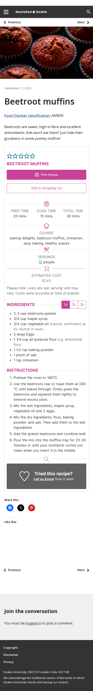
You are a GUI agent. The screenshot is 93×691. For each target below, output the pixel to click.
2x (74, 304)
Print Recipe (49, 174)
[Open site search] (88, 12)
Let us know (44, 479)
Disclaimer (10, 655)
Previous (14, 22)
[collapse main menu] (6, 12)
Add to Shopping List (46, 188)
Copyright (10, 648)
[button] (9, 156)
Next (81, 22)
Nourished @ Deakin (31, 12)
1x (65, 304)
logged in (33, 623)
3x (82, 304)
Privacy (8, 662)
